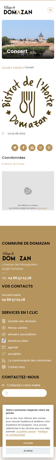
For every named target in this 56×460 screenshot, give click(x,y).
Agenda (17, 67)
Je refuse (28, 450)
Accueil (6, 67)
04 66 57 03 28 (19, 278)
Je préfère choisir (26, 431)
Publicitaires (42, 208)
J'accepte (28, 443)
